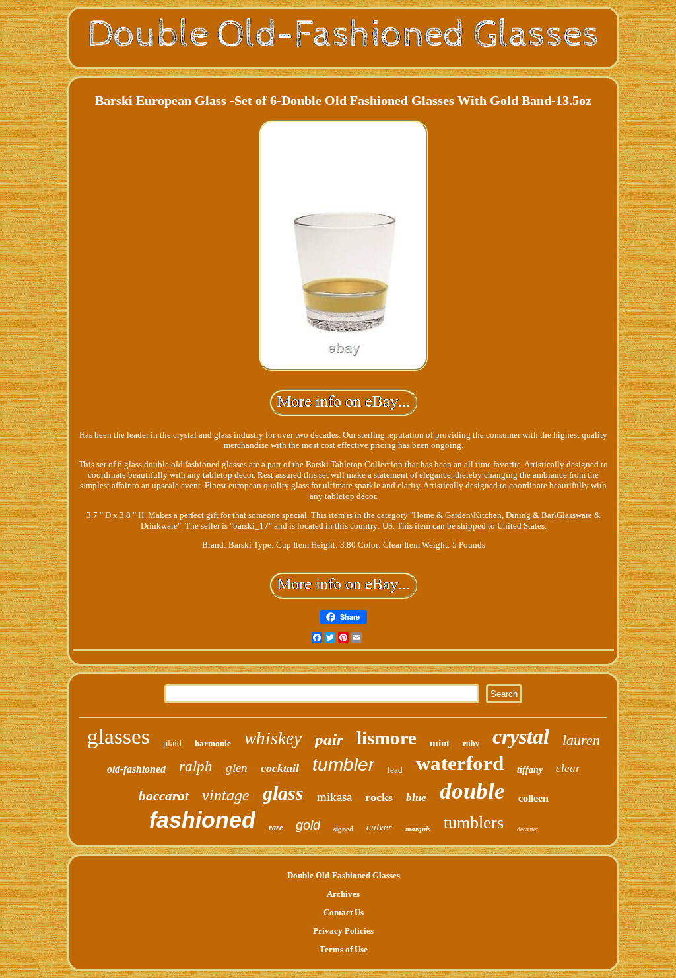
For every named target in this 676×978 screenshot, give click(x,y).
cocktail (280, 768)
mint (440, 743)
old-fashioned (136, 769)
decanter (527, 829)
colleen (533, 798)
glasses (118, 736)
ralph (196, 766)
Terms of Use (344, 949)
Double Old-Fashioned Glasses (343, 875)
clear (568, 768)
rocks (379, 797)
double (472, 791)
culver (379, 827)
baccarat (164, 796)
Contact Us (343, 912)
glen (237, 768)
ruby (471, 743)
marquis (417, 829)
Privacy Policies (343, 931)
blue (416, 797)
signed (343, 829)
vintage (226, 795)
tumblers (474, 822)
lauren (581, 740)
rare (276, 827)
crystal (520, 736)
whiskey (273, 738)
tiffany (530, 770)
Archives (343, 894)
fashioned (202, 819)
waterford (460, 763)
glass (283, 793)
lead (395, 770)
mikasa (334, 797)
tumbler (343, 764)
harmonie (213, 743)
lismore (386, 737)
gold (308, 825)
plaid (172, 743)
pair (329, 739)
